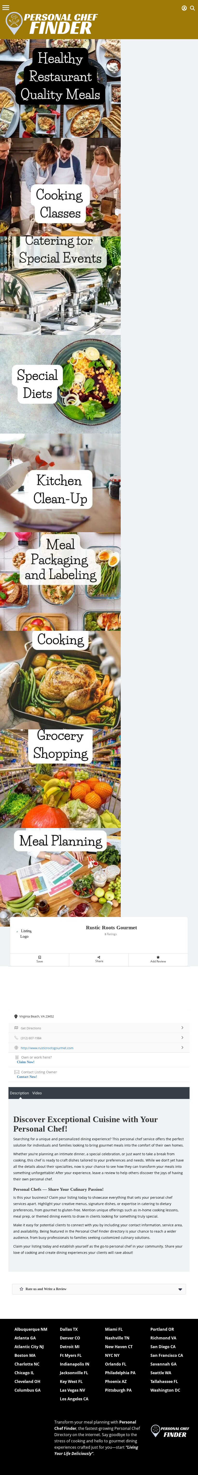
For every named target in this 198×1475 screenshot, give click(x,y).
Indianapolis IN (74, 1364)
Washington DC (165, 1390)
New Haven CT (119, 1346)
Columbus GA (27, 1390)
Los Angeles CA (74, 1399)
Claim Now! (26, 1062)
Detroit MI (69, 1346)
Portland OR (162, 1329)
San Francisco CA (166, 1355)
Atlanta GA (25, 1338)
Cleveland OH (27, 1381)
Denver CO (70, 1338)
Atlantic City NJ (29, 1346)
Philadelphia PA (120, 1372)
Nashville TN (117, 1338)
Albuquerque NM (30, 1329)
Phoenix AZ (116, 1381)
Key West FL (71, 1381)
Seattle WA (160, 1372)
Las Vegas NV (72, 1390)
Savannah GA (163, 1364)
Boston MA (24, 1355)
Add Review (158, 961)
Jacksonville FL (74, 1372)
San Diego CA (163, 1346)
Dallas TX (69, 1329)
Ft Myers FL (71, 1355)
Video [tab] (37, 1092)
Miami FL (114, 1329)
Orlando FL (115, 1364)
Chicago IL (24, 1372)
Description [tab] (19, 1092)
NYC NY (112, 1355)
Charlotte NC (26, 1364)
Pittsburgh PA (118, 1390)
